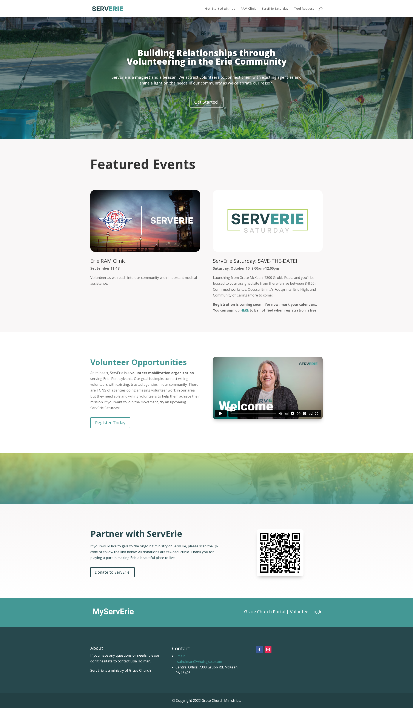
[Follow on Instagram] (268, 649)
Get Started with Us (220, 9)
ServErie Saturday (275, 9)
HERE (244, 310)
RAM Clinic (248, 9)
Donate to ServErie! (112, 572)
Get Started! (206, 102)
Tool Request (304, 9)
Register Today (110, 422)
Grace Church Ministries (221, 700)
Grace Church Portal (265, 611)
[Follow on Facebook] (259, 649)
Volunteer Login (306, 611)
